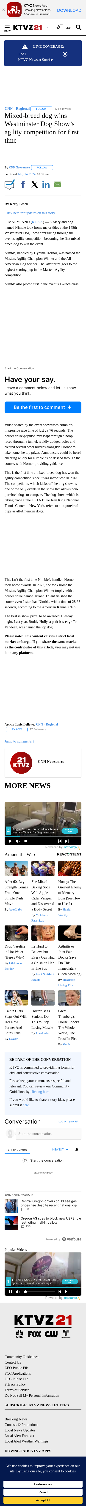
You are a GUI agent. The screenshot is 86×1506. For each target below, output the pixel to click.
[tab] (17, 1150)
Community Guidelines (21, 1357)
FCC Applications (18, 1373)
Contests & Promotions (21, 1425)
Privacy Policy (15, 1384)
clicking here (40, 1092)
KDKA (37, 222)
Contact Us (13, 1362)
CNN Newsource (19, 167)
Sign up (73, 1121)
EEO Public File (16, 1368)
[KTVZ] (30, 27)
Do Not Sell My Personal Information (32, 1395)
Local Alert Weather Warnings (26, 1441)
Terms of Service (17, 1390)
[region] (43, 1181)
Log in (62, 1121)
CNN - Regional (47, 724)
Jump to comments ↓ (19, 741)
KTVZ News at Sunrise (35, 60)
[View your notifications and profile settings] (76, 1149)
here (26, 1105)
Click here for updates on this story (30, 213)
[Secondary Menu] (11, 27)
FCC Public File (16, 1379)
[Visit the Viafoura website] (71, 1239)
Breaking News (16, 1419)
